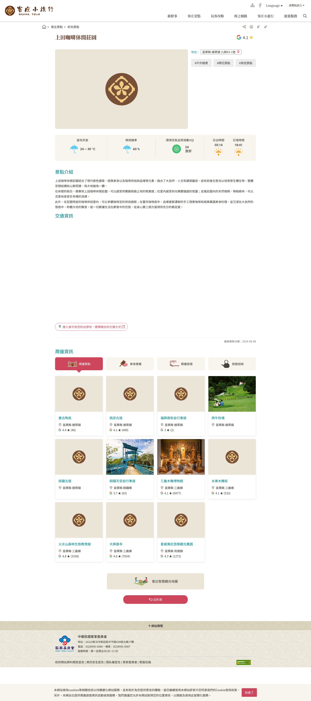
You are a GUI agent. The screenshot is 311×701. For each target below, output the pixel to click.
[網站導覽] (252, 5)
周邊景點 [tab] (85, 364)
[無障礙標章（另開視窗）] (246, 662)
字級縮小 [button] (258, 26)
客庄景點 (57, 27)
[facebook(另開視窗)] (260, 5)
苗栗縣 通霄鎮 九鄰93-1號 (219, 52)
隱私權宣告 (113, 662)
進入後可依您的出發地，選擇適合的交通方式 (92, 327)
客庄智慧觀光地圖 (165, 581)
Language (273, 5)
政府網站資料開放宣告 (69, 662)
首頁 (44, 27)
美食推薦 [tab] (136, 364)
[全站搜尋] (305, 16)
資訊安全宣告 (95, 662)
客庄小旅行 (29, 11)
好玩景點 (73, 27)
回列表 (158, 599)
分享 (244, 26)
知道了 (249, 692)
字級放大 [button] (265, 26)
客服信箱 (145, 662)
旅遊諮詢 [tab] (238, 364)
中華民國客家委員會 (65, 643)
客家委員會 (130, 662)
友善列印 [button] (251, 26)
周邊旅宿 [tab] (187, 364)
